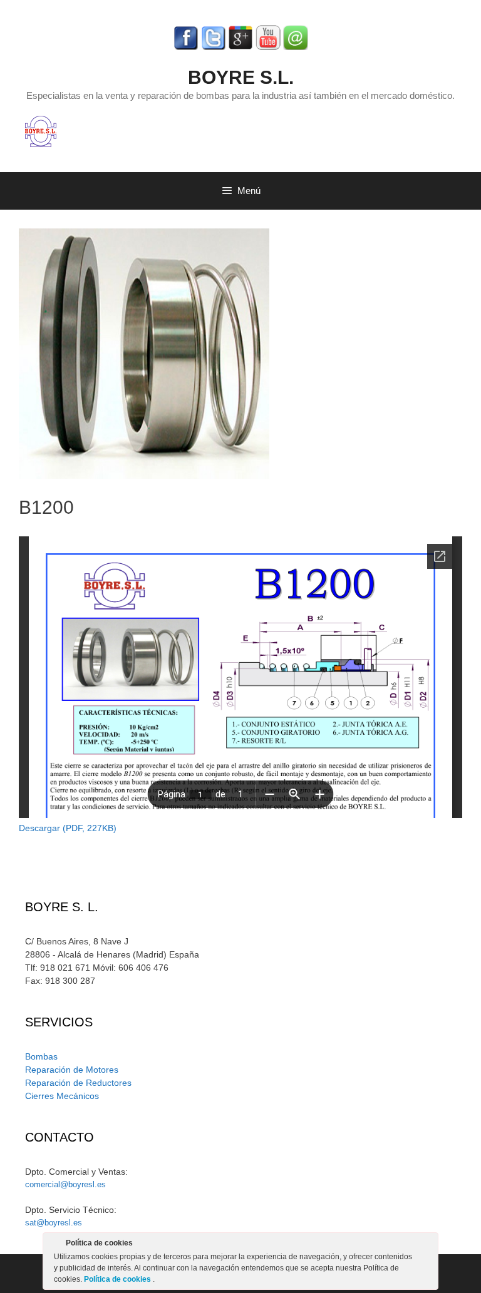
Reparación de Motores (71, 1070)
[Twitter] (212, 47)
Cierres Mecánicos (62, 1096)
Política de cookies (118, 1279)
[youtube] (268, 47)
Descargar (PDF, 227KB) (67, 828)
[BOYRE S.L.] (40, 130)
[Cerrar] (428, 1245)
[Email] (295, 47)
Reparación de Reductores (78, 1083)
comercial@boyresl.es (65, 1184)
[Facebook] (185, 47)
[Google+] (240, 47)
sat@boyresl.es (53, 1222)
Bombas (41, 1056)
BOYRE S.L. (241, 77)
